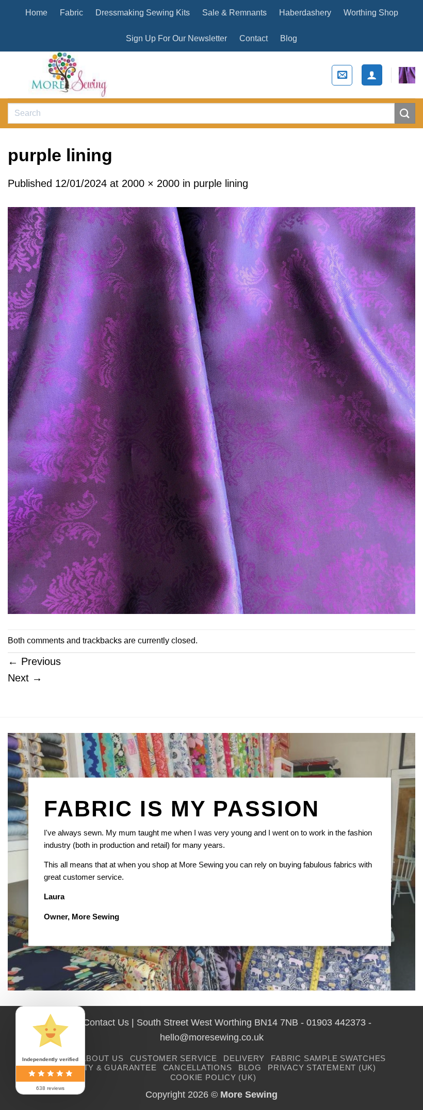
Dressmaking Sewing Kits (142, 12)
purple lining (220, 183)
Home (36, 12)
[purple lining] (211, 409)
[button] (342, 75)
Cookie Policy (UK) (213, 1077)
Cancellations (197, 1067)
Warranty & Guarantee (101, 1067)
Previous (34, 661)
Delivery (244, 1058)
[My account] (372, 74)
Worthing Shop (371, 12)
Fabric (71, 12)
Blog (288, 38)
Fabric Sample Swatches (328, 1058)
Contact (253, 38)
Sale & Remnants (234, 12)
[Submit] (405, 113)
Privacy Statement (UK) (322, 1067)
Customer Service (173, 1058)
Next (25, 678)
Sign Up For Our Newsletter (176, 38)
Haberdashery (305, 12)
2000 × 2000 (151, 183)
